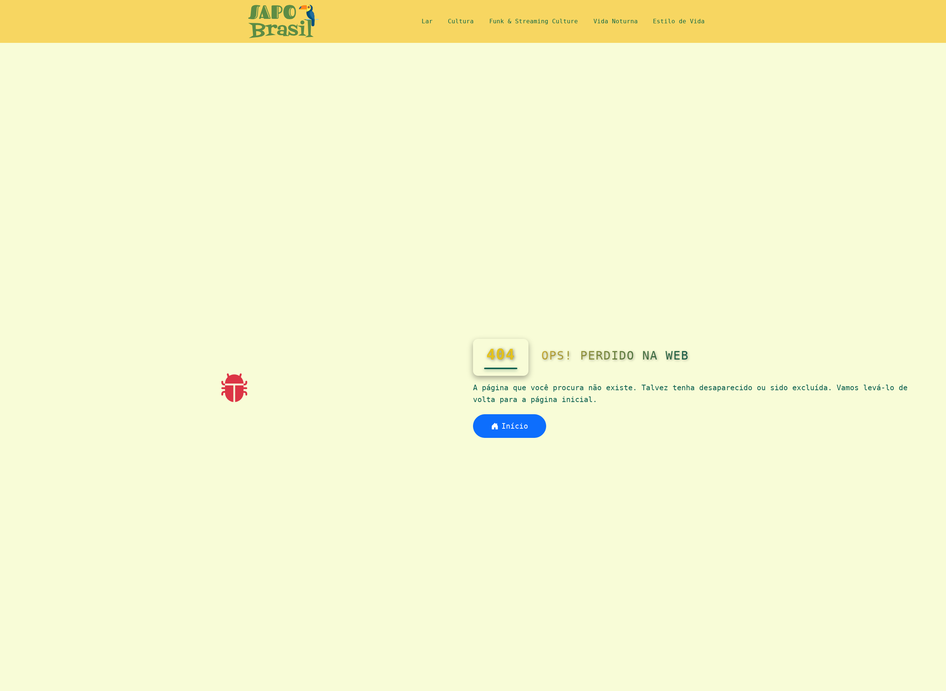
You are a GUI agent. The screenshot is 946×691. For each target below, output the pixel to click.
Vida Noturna (615, 21)
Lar (427, 21)
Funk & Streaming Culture (533, 21)
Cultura (461, 21)
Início (514, 426)
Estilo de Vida (679, 21)
